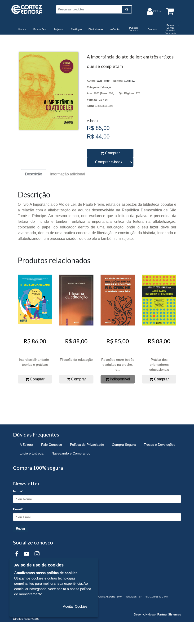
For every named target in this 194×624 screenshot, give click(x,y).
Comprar (112, 153)
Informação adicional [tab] (67, 174)
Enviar (20, 528)
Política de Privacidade (87, 444)
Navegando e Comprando (71, 453)
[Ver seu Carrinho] (167, 11)
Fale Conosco (51, 444)
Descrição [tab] (33, 174)
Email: (18, 509)
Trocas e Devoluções (159, 444)
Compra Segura (124, 444)
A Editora (26, 444)
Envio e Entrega (32, 453)
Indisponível (119, 379)
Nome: (18, 491)
